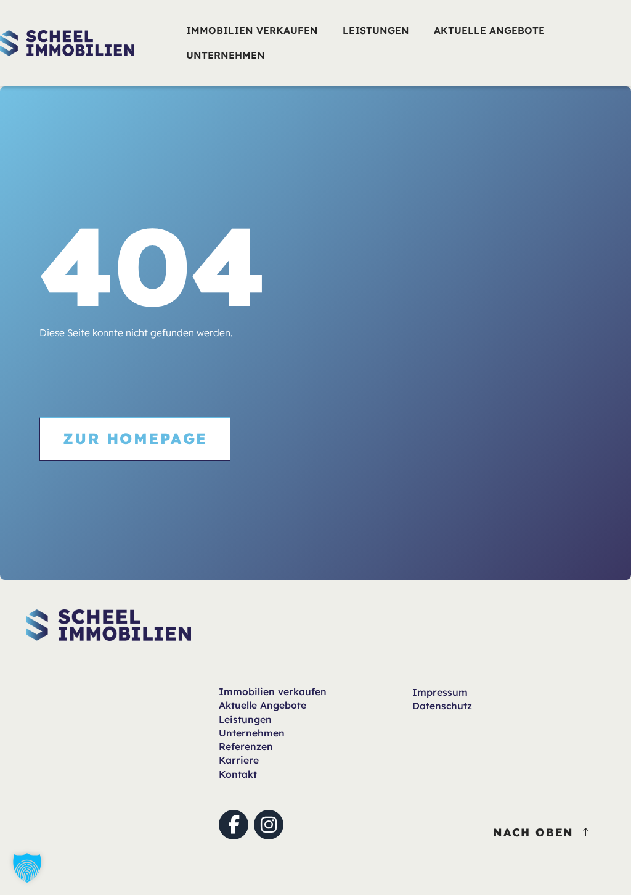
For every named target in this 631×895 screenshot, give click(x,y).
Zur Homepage (135, 438)
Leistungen (245, 719)
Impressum (440, 692)
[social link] (233, 824)
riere (239, 760)
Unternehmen (252, 733)
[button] (27, 868)
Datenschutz (442, 705)
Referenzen (246, 746)
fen (273, 691)
